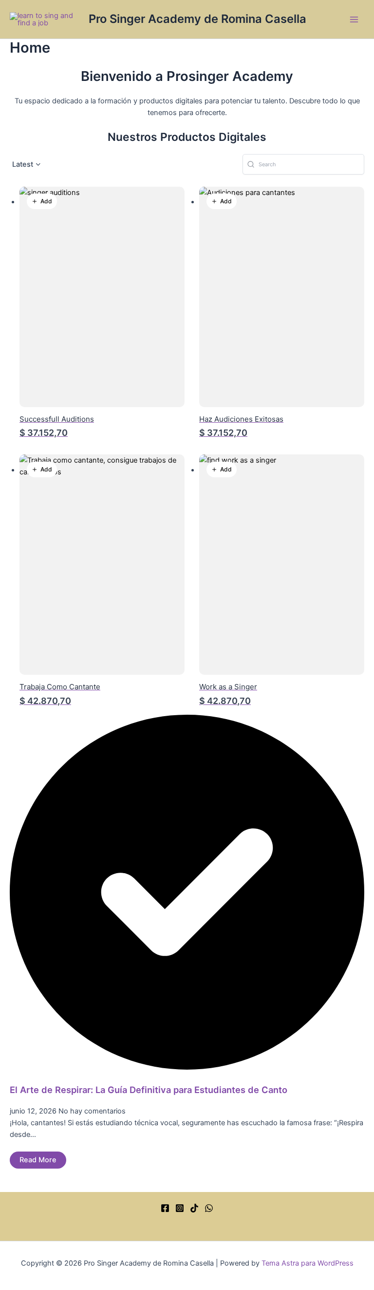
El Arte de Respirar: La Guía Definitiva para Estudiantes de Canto (148, 1089)
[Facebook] (165, 1208)
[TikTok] (194, 1208)
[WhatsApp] (209, 1208)
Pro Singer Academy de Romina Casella (197, 19)
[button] (27, 165)
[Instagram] (179, 1208)
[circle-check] (187, 1067)
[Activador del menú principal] (354, 19)
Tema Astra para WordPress (308, 1263)
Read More (37, 1159)
